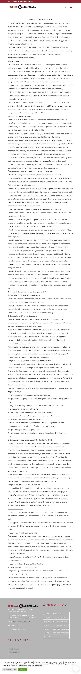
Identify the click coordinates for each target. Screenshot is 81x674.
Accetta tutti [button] (22, 669)
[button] (76, 669)
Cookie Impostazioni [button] (10, 669)
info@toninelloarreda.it (21, 622)
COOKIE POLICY (14, 653)
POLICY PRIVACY (14, 649)
